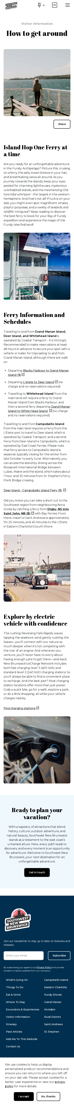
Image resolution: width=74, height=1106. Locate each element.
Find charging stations (19, 708)
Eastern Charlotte (55, 987)
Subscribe (59, 955)
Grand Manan (52, 1002)
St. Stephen (51, 1031)
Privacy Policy (43, 967)
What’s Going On (17, 980)
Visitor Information (18, 1017)
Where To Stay (15, 1002)
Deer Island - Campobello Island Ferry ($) (33, 490)
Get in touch (37, 872)
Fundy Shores (53, 994)
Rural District (52, 1017)
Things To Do (14, 987)
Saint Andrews (53, 1024)
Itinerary (11, 1024)
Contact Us (13, 1046)
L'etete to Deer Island (38, 382)
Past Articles (14, 1031)
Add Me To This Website (21, 1039)
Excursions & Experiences (22, 1009)
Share (62, 124)
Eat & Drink (13, 994)
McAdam (49, 1009)
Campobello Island (56, 980)
